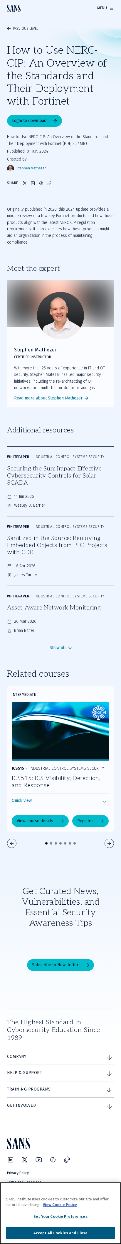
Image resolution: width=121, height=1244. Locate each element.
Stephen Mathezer (31, 168)
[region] (60, 1213)
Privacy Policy (18, 1173)
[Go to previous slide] (11, 843)
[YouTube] (38, 1159)
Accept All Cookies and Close (60, 1233)
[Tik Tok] (66, 1159)
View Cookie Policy (60, 1204)
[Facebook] (52, 1159)
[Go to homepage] (14, 8)
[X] (24, 1159)
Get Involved (21, 1105)
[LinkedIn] (10, 1159)
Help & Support (24, 1072)
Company (16, 1056)
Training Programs (29, 1089)
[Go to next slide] (109, 843)
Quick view (22, 800)
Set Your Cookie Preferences (60, 1216)
